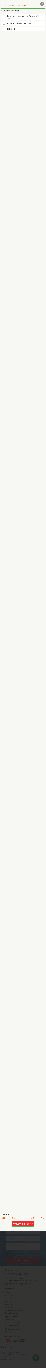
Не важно (10, 29)
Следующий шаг (22, 1223)
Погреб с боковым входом (18, 23)
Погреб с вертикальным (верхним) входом (22, 17)
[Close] (42, 4)
